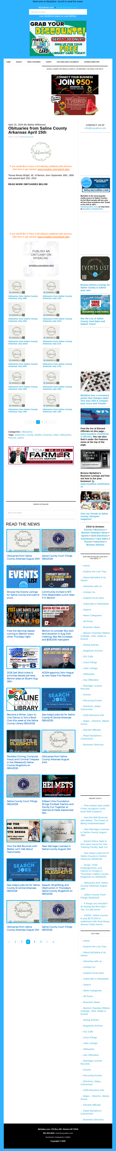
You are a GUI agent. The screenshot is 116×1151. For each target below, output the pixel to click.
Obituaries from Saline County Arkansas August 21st (23, 928)
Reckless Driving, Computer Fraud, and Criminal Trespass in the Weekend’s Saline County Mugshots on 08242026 (23, 762)
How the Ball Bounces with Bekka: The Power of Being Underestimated (94, 820)
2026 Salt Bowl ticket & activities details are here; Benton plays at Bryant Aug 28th (22, 677)
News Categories (92, 615)
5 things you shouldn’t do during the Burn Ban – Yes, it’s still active (94, 906)
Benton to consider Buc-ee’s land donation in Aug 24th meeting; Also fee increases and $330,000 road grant (58, 635)
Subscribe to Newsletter (96, 603)
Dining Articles (91, 644)
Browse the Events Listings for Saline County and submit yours (23, 595)
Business (99, 529)
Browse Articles (95, 544)
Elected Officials (92, 730)
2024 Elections (99, 535)
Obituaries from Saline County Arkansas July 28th (23, 297)
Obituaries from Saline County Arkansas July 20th (23, 365)
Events (88, 529)
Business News (91, 627)
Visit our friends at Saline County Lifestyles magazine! (94, 516)
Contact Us (89, 592)
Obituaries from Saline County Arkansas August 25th (23, 557)
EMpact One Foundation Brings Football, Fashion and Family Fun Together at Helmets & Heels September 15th (58, 807)
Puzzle (88, 541)
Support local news (93, 598)
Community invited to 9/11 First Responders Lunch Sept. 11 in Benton (58, 595)
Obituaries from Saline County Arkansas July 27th (57, 297)
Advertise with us (92, 586)
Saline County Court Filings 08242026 (22, 803)
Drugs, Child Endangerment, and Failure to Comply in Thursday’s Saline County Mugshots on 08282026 (94, 871)
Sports (85, 535)
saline (20, 437)
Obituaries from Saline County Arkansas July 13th (57, 410)
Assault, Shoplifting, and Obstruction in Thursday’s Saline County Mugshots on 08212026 (57, 889)
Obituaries (27, 431)
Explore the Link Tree (94, 571)
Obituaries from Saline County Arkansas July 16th (23, 388)
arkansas (20, 434)
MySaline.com (46, 7)
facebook (50, 1137)
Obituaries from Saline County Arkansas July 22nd (23, 342)
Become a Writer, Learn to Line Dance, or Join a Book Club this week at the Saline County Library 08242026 (22, 719)
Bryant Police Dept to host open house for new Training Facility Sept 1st (94, 844)
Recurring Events (92, 700)
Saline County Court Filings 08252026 (57, 557)
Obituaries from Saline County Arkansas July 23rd (57, 320)
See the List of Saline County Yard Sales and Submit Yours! (93, 321)
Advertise (99, 541)
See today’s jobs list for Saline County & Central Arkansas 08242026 (58, 717)
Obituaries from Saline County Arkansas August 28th (94, 885)
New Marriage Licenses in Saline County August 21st (56, 847)
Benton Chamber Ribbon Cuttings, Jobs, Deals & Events (95, 636)
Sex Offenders (91, 680)
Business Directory (93, 744)
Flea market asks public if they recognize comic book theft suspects (95, 808)
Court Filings (90, 662)
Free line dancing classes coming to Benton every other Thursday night (21, 633)
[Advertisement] (41, 210)
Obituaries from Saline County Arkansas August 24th (55, 759)
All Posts (88, 621)
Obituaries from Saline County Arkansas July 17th (57, 365)
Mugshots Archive (93, 650)
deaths (38, 434)
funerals (47, 434)
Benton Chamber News (94, 532)
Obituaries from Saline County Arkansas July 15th (57, 388)
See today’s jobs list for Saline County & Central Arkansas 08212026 (23, 888)
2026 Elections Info (93, 715)
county (29, 434)
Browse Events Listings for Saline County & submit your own (95, 288)
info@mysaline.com (66, 7)
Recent (12, 437)
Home (86, 565)
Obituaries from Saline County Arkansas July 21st (57, 342)
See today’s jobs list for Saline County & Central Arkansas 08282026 (95, 856)
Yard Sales (102, 538)
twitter (68, 1137)
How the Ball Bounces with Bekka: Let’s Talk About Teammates (22, 849)
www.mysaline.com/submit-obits (53, 169)
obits (56, 434)
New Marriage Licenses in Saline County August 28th (95, 832)
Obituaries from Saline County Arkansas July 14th (23, 410)
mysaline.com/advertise (93, 209)
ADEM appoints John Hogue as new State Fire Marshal (58, 674)
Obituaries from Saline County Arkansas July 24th (23, 320)
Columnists (87, 538)
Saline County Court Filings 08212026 (57, 928)
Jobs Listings (90, 668)
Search (87, 609)
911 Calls (88, 656)
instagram (59, 1137)
